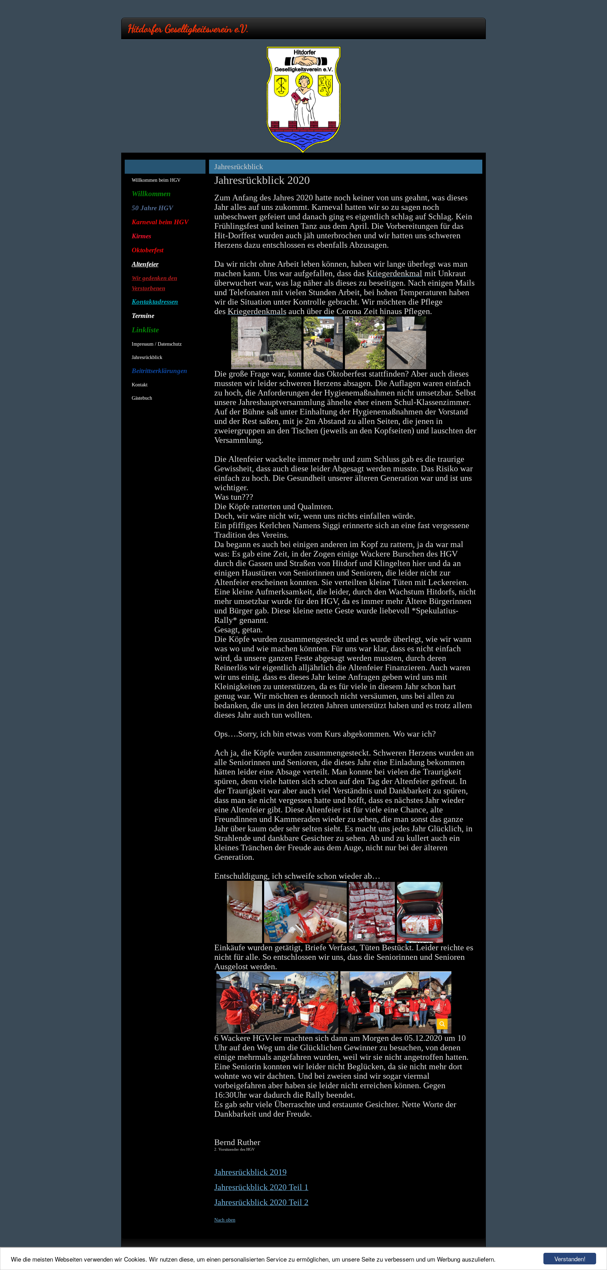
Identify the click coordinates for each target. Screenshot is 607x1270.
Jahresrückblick (147, 357)
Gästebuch (142, 398)
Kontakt (140, 384)
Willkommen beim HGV (156, 180)
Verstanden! (570, 1258)
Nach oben (224, 1220)
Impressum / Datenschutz (157, 344)
